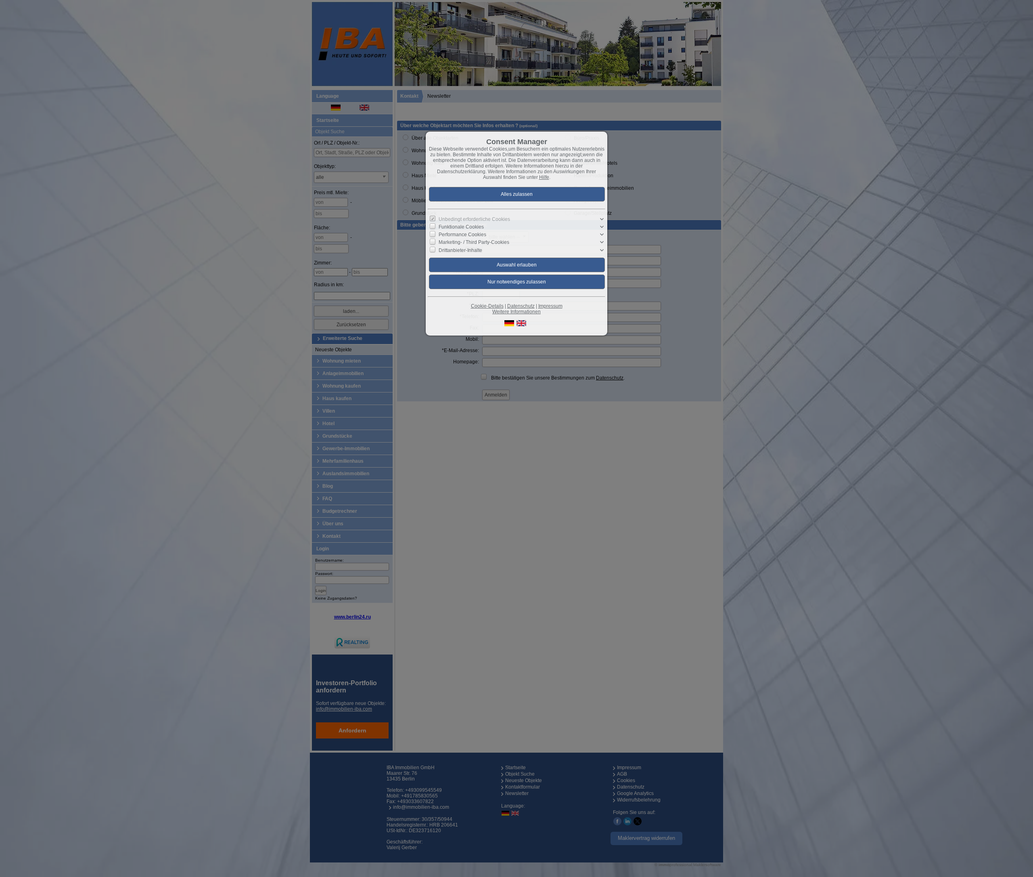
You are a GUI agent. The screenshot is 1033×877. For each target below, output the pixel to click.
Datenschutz (521, 306)
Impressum (550, 306)
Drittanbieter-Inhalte (460, 250)
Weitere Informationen (516, 312)
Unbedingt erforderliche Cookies (474, 219)
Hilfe (544, 177)
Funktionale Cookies (461, 227)
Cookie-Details (487, 306)
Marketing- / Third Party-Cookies (474, 242)
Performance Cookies (462, 234)
